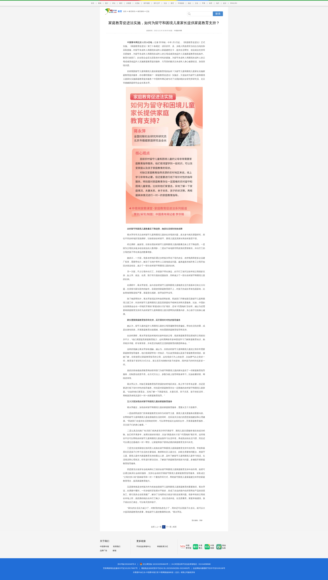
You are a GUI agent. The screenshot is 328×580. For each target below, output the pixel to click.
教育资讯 (132, 11)
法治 (165, 3)
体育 (210, 3)
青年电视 (147, 3)
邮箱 (114, 551)
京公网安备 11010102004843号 (155, 564)
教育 (172, 3)
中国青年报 (104, 546)
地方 (217, 3)
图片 (106, 3)
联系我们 (116, 546)
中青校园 (181, 3)
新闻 (99, 3)
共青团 (128, 3)
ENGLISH (233, 3)
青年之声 (157, 3)
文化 (196, 3)
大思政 (137, 3)
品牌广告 (103, 551)
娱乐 (224, 3)
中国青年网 (178, 31)
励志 (189, 3)
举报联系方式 (162, 546)
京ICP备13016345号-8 (126, 564)
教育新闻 (141, 11)
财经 (120, 3)
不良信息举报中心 (143, 546)
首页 (92, 3)
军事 (203, 3)
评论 (113, 3)
